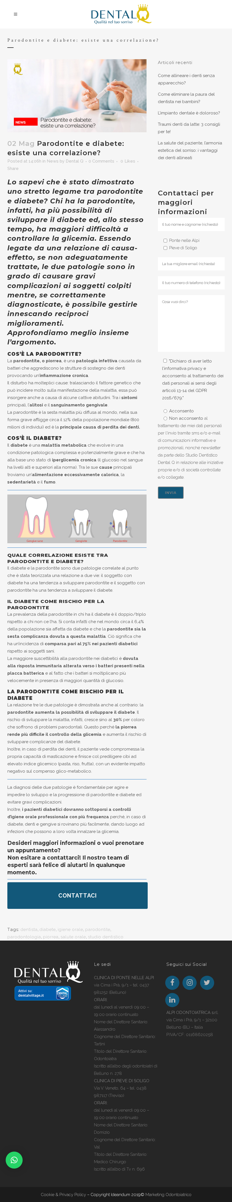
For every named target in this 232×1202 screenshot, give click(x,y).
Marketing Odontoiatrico (168, 1194)
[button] (14, 1160)
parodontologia (24, 936)
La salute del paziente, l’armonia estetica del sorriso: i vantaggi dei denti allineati (190, 150)
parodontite (97, 929)
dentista (29, 929)
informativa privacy (183, 368)
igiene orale (70, 929)
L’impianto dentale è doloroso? (189, 113)
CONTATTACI (77, 895)
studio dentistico (106, 936)
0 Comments (101, 161)
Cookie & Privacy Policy (63, 1194)
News (53, 161)
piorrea (51, 936)
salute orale (73, 936)
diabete (48, 929)
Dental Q (74, 161)
